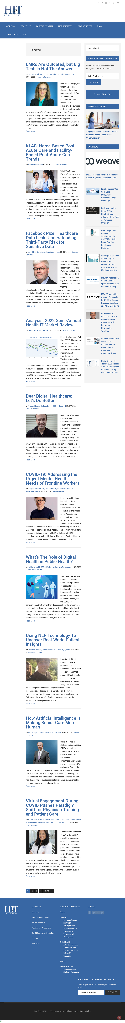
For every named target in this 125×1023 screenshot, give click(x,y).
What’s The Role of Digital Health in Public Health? (51, 559)
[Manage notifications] (119, 1018)
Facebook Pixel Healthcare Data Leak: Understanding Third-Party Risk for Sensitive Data (52, 240)
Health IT (63, 917)
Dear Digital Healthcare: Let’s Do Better (49, 398)
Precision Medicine (70, 950)
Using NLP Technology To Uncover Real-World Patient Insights (53, 640)
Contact (35, 938)
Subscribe (35, 943)
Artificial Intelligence (71, 945)
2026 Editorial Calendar (40, 917)
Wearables (67, 956)
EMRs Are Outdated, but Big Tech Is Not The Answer (53, 66)
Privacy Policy (85, 1011)
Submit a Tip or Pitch (103, 94)
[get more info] (119, 3)
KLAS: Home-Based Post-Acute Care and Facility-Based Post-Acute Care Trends (51, 152)
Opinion (63, 912)
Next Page (48, 891)
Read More (30, 131)
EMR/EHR (67, 923)
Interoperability (69, 925)
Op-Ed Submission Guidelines (43, 933)
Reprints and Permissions (41, 928)
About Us (35, 912)
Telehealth (67, 953)
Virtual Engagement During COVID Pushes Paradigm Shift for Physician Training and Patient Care (52, 807)
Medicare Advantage (71, 972)
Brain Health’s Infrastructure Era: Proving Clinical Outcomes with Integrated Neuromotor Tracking (109, 322)
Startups (63, 961)
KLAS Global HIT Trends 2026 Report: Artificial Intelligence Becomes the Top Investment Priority (110, 367)
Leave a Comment (45, 77)
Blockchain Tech (69, 947)
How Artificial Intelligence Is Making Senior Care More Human (53, 723)
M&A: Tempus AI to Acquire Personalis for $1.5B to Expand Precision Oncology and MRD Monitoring (110, 300)
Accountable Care (70, 969)
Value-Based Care (66, 966)
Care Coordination (70, 920)
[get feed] (100, 3)
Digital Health (65, 942)
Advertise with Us (38, 922)
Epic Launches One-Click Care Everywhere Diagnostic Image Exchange (110, 195)
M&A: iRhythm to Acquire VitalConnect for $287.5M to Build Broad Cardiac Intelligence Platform (108, 239)
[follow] (103, 3)
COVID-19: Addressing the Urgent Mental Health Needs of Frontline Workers (52, 479)
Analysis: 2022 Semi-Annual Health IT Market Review (53, 322)
